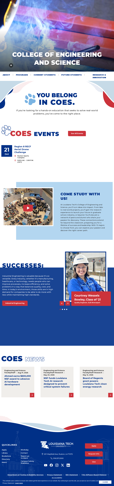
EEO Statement (72, 475)
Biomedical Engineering (15, 333)
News (4, 462)
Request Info (93, 454)
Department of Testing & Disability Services (25, 475)
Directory (6, 459)
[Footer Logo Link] (57, 445)
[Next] (67, 303)
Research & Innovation (99, 76)
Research (59, 373)
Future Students (71, 75)
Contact (24, 453)
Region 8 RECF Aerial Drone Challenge (22, 149)
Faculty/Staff (9, 373)
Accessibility (57, 478)
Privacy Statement (54, 475)
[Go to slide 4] (66, 309)
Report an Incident (25, 457)
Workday (25, 450)
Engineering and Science (14, 370)
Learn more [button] (19, 483)
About (6, 75)
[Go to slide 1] (60, 309)
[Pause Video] (11, 66)
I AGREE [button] (105, 482)
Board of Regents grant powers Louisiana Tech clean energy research (95, 382)
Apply (4, 450)
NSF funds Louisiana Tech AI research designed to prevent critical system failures (57, 382)
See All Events (77, 133)
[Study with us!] (28, 206)
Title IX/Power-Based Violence (93, 475)
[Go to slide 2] (62, 309)
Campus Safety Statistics (27, 462)
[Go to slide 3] (64, 309)
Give (94, 462)
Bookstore (6, 456)
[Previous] (62, 303)
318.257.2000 (58, 458)
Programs (22, 75)
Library (5, 453)
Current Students (45, 75)
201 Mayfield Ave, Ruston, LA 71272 (58, 454)
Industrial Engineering (14, 303)
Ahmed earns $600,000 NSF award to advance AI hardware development (17, 380)
